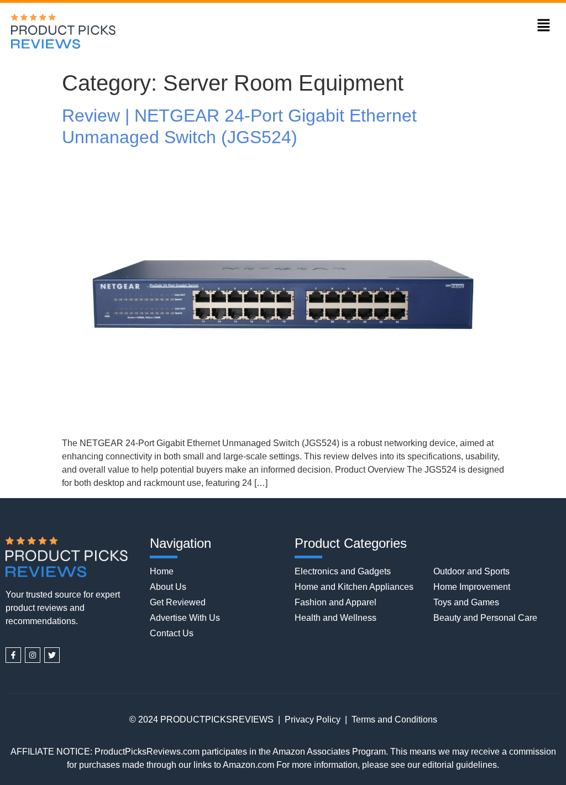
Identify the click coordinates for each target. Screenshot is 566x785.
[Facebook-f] (13, 655)
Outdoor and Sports (471, 571)
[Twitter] (52, 655)
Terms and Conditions (394, 719)
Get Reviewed (178, 602)
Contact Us (171, 633)
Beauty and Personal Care (485, 617)
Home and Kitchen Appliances (354, 587)
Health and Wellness (335, 617)
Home (162, 571)
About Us (168, 587)
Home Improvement (471, 587)
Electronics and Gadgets (343, 571)
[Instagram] (32, 655)
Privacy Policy (312, 719)
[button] (544, 26)
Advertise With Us (185, 617)
